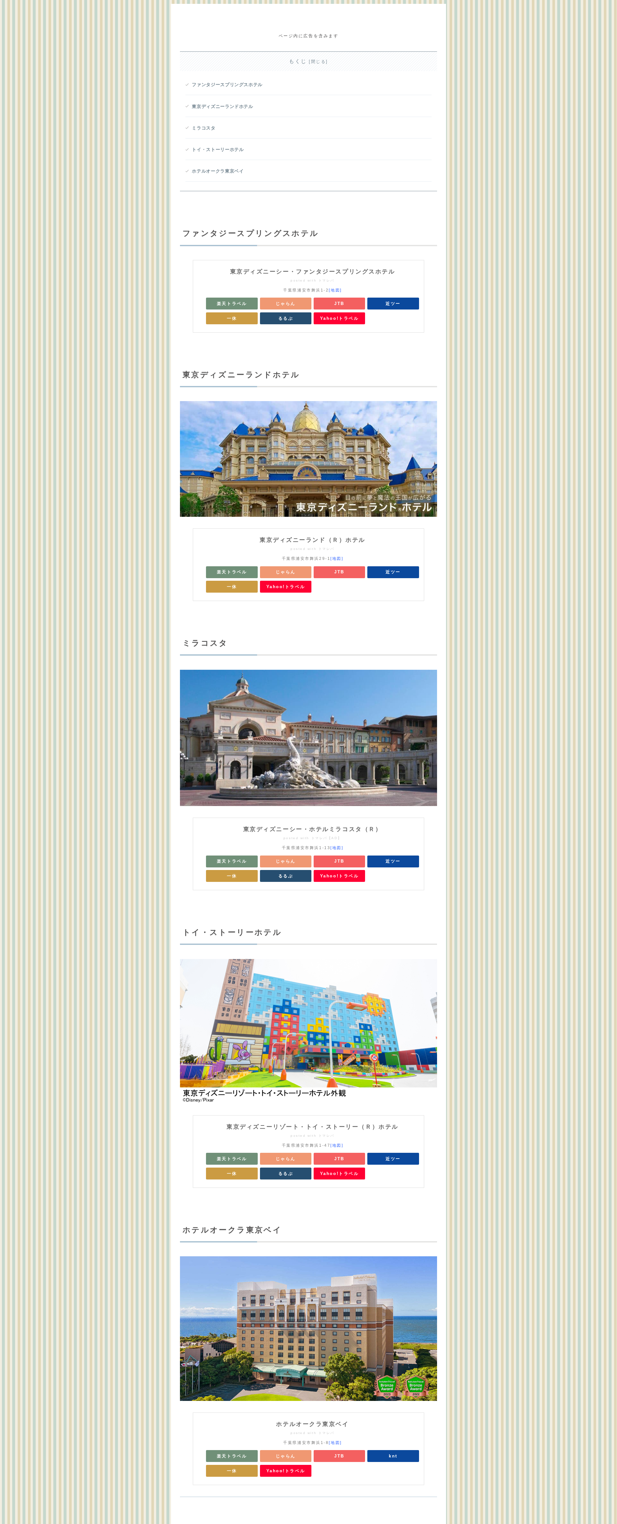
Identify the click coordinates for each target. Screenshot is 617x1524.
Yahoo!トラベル (339, 318)
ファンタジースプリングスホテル (227, 84)
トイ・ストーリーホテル (218, 149)
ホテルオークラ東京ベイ (218, 171)
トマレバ (326, 280)
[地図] (335, 290)
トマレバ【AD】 (326, 838)
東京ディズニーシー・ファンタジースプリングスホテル (312, 271)
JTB (339, 303)
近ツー (393, 303)
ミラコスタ (203, 127)
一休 (232, 318)
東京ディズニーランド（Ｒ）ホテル (312, 540)
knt (393, 1456)
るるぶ (285, 318)
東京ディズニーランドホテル (222, 106)
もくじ (298, 61)
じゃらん (286, 303)
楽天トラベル (232, 303)
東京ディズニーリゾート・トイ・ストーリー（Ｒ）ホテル (312, 1127)
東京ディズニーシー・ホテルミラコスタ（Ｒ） (312, 829)
